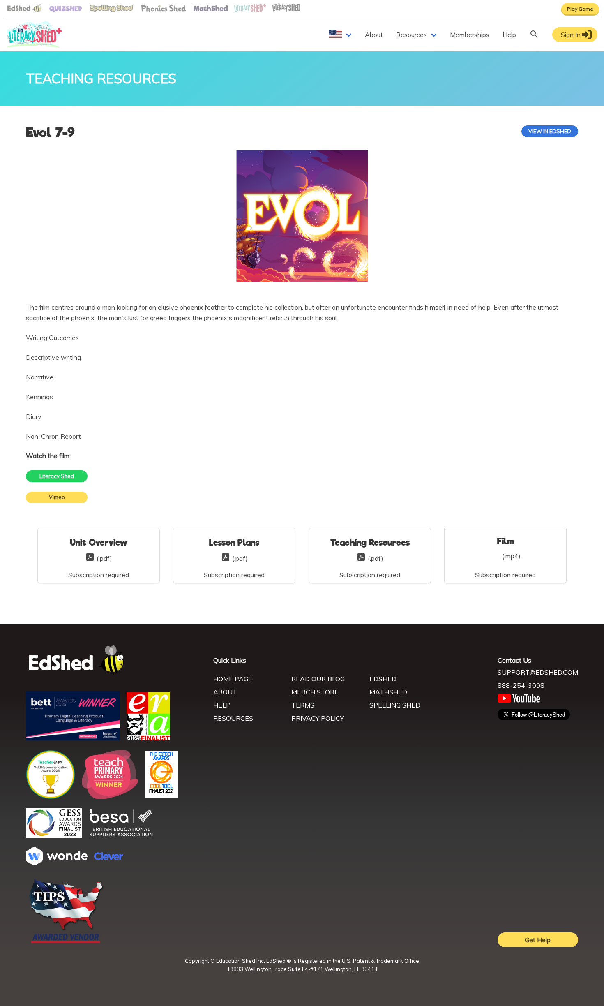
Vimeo (57, 497)
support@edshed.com (538, 672)
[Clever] (108, 857)
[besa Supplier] (121, 835)
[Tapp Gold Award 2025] (50, 797)
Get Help (538, 940)
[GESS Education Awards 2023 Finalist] (54, 835)
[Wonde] (57, 863)
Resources (411, 34)
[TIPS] (66, 942)
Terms (302, 705)
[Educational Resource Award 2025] (148, 738)
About (374, 34)
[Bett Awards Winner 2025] (73, 738)
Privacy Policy (317, 718)
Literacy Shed (56, 476)
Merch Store (315, 692)
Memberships (469, 34)
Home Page (232, 679)
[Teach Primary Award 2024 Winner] (110, 797)
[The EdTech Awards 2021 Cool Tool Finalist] (161, 795)
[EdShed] (114, 660)
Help (509, 34)
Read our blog (318, 679)
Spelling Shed (394, 705)
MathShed (388, 692)
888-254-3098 (521, 685)
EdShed (383, 679)
